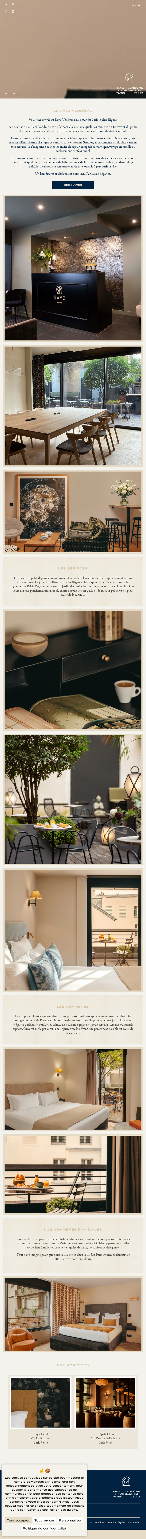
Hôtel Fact (100, 1522)
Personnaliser (70, 1520)
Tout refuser (44, 1520)
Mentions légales (116, 1522)
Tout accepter (18, 1520)
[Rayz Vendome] (9, 8)
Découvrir (73, 185)
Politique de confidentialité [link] (44, 1528)
